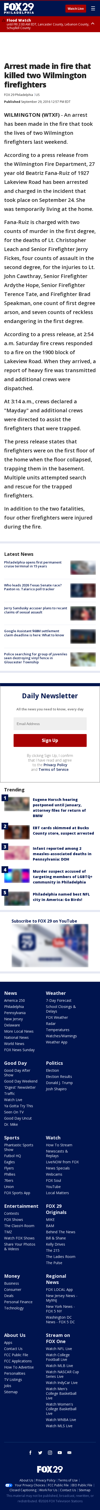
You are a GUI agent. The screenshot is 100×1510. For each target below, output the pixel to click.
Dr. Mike (11, 1124)
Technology (14, 1308)
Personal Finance (18, 1301)
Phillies (9, 1174)
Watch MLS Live (59, 1425)
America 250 (14, 1000)
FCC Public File (16, 1354)
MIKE (50, 1219)
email (69, 1453)
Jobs (7, 1385)
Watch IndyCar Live (62, 1382)
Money (12, 1276)
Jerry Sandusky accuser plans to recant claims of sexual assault (35, 610)
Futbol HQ (12, 1155)
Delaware (12, 1025)
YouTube (53, 1186)
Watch (53, 1137)
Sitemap (11, 1391)
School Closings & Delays (61, 1009)
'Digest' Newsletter (20, 1087)
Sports (11, 1137)
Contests (11, 1213)
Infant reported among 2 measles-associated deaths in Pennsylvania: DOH (62, 854)
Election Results (59, 1076)
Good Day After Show (17, 1072)
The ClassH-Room (19, 1225)
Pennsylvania (15, 1012)
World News (14, 1043)
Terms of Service (53, 769)
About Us (14, 1335)
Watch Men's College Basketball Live (61, 1393)
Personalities (14, 1373)
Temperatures (57, 1029)
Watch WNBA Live (61, 1419)
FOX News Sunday (19, 1049)
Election (52, 1070)
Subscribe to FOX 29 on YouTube (44, 921)
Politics (54, 1063)
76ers (8, 1180)
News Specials (58, 1168)
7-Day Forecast (59, 1000)
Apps (8, 1342)
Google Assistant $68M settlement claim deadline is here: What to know (34, 633)
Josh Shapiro (56, 1088)
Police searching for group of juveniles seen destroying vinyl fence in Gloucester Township (35, 658)
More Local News (19, 1031)
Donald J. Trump (59, 1082)
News (10, 993)
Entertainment (21, 1206)
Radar (51, 1023)
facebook (30, 1453)
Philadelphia (14, 1006)
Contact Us (13, 1348)
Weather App (56, 1042)
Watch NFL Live (59, 1348)
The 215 (52, 1250)
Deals (9, 1295)
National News (16, 1037)
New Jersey (13, 1018)
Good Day (15, 1063)
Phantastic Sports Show (18, 1147)
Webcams (54, 1174)
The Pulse (54, 1262)
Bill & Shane (56, 1238)
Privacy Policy (55, 764)
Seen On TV (14, 1112)
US (37, 95)
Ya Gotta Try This (18, 1105)
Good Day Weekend (20, 1081)
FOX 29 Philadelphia (18, 95)
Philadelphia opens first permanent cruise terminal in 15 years (33, 564)
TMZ (8, 1231)
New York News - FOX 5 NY (60, 1309)
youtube (60, 1453)
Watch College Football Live (58, 1357)
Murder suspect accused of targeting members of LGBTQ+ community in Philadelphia (63, 876)
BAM (50, 1225)
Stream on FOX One (58, 1338)
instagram (50, 1453)
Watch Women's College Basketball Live (61, 1409)
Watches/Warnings (61, 1035)
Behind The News (60, 1231)
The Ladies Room (60, 1256)
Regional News (56, 1279)
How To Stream (59, 1144)
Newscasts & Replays (57, 1153)
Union (9, 1186)
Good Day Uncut (18, 1118)
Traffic (9, 1093)
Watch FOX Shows (19, 1238)
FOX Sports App (17, 1192)
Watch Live (76, 9)
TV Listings (13, 1379)
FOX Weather (57, 1017)
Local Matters (57, 1192)
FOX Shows (13, 1219)
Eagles (9, 1161)
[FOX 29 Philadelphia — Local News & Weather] (19, 8)
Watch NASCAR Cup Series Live (62, 1374)
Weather (56, 993)
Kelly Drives (55, 1244)
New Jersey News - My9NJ (61, 1298)
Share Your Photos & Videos (19, 1246)
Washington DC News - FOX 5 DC (60, 1319)
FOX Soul (53, 1180)
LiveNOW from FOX (62, 1161)
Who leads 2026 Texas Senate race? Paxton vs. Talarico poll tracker (33, 587)
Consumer (12, 1289)
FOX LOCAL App (59, 1289)
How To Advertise (19, 1367)
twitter (40, 1453)
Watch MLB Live (59, 1365)
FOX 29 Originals (56, 1209)
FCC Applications (18, 1361)
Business (11, 1283)
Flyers (9, 1168)
